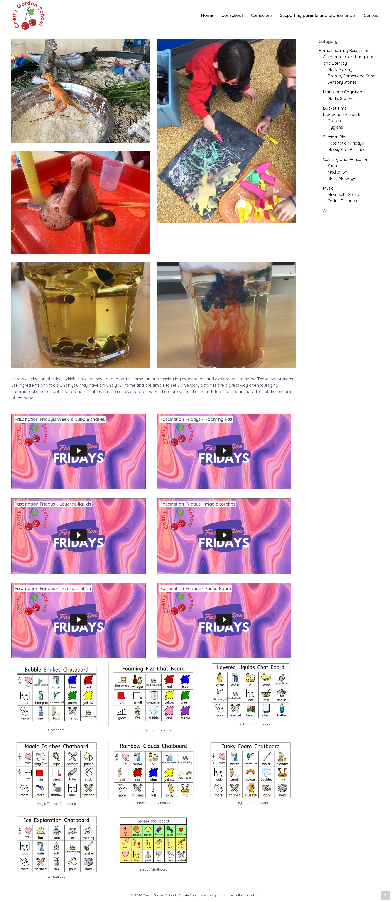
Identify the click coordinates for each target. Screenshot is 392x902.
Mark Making (340, 69)
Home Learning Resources (343, 50)
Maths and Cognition (342, 92)
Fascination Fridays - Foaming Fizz (196, 419)
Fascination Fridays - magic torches (197, 504)
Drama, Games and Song (351, 75)
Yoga (332, 165)
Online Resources (344, 200)
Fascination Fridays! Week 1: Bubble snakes (60, 419)
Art (326, 210)
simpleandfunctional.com (242, 895)
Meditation (337, 172)
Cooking (335, 120)
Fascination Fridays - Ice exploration (53, 588)
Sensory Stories (342, 82)
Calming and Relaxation (345, 159)
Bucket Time (335, 108)
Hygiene (335, 127)
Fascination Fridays (346, 143)
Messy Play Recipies (346, 149)
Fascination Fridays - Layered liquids (53, 504)
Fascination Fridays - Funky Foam (195, 588)
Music (328, 188)
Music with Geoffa (344, 194)
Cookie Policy (188, 895)
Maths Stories (340, 98)
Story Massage (341, 178)
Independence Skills (342, 114)
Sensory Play (335, 136)
